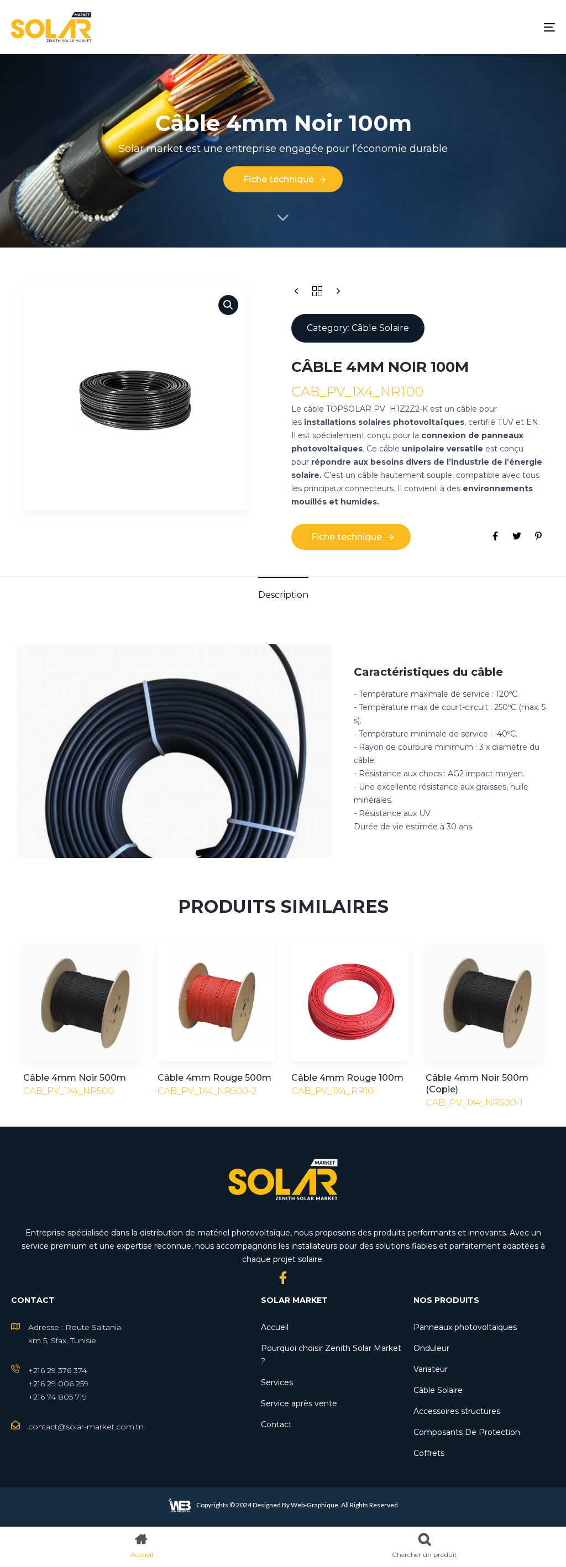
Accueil (275, 1327)
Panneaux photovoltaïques (465, 1327)
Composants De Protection (466, 1432)
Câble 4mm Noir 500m (74, 1077)
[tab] (283, 595)
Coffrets (428, 1453)
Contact (276, 1424)
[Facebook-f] (283, 1277)
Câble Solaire (438, 1390)
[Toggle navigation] (464, 27)
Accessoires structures (456, 1411)
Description (283, 595)
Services (277, 1382)
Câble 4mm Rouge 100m (347, 1077)
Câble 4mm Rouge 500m (214, 1077)
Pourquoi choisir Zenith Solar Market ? (331, 1354)
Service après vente (299, 1403)
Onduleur (431, 1348)
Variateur (430, 1369)
